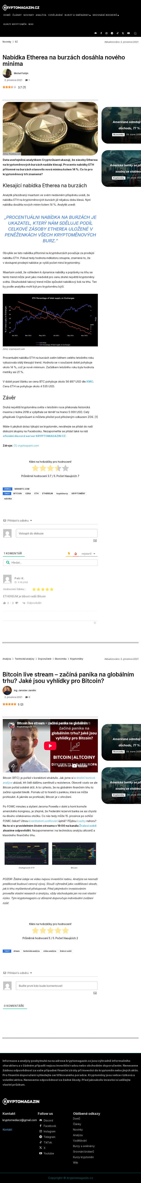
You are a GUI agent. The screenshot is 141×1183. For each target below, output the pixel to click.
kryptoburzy (62, 493)
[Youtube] (128, 33)
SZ (16, 42)
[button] (135, 33)
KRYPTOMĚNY (78, 493)
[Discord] (95, 33)
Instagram (49, 1131)
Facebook (50, 1126)
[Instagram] (106, 33)
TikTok (48, 1142)
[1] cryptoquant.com (26, 445)
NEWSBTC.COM (22, 489)
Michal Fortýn (21, 73)
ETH (37, 493)
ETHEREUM (47, 493)
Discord (48, 1120)
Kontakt (7, 1129)
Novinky (7, 42)
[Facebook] (101, 33)
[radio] (35, 469)
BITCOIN (17, 493)
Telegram (49, 1137)
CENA (28, 493)
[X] (123, 33)
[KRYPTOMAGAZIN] (21, 1101)
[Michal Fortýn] (8, 73)
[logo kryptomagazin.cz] (21, 7)
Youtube (49, 1153)
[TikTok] (117, 33)
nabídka (8, 499)
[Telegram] (112, 33)
